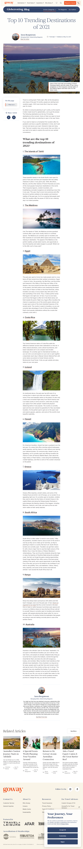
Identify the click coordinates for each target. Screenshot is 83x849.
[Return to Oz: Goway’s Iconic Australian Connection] (51, 742)
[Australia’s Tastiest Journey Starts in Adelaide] (11, 742)
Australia (30, 624)
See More (73, 731)
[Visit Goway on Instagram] (14, 117)
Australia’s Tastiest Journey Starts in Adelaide (11, 754)
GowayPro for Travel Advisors (68, 807)
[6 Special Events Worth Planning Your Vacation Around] (31, 742)
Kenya (28, 574)
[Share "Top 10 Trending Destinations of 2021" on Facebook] (8, 117)
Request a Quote (70, 3)
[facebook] (77, 789)
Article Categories (48, 9)
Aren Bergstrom (28, 770)
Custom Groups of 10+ (69, 803)
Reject (63, 842)
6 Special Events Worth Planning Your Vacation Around (30, 755)
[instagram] (70, 789)
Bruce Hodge (46, 772)
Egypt (27, 251)
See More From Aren (41, 717)
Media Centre (27, 809)
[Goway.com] (9, 3)
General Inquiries (8, 806)
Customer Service (8, 803)
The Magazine (62, 9)
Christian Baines (7, 767)
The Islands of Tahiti (34, 151)
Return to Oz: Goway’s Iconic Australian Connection (50, 755)
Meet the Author (25, 39)
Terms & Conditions (48, 809)
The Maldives (31, 205)
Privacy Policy (46, 806)
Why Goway (26, 803)
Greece (28, 467)
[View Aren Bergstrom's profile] (15, 36)
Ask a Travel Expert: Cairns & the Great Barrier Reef (70, 755)
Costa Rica (30, 317)
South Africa (31, 512)
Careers (25, 806)
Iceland (28, 367)
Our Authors (72, 9)
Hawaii (28, 419)
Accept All (62, 830)
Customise (62, 836)
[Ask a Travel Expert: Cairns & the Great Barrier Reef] (71, 742)
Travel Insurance (47, 803)
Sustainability (27, 812)
